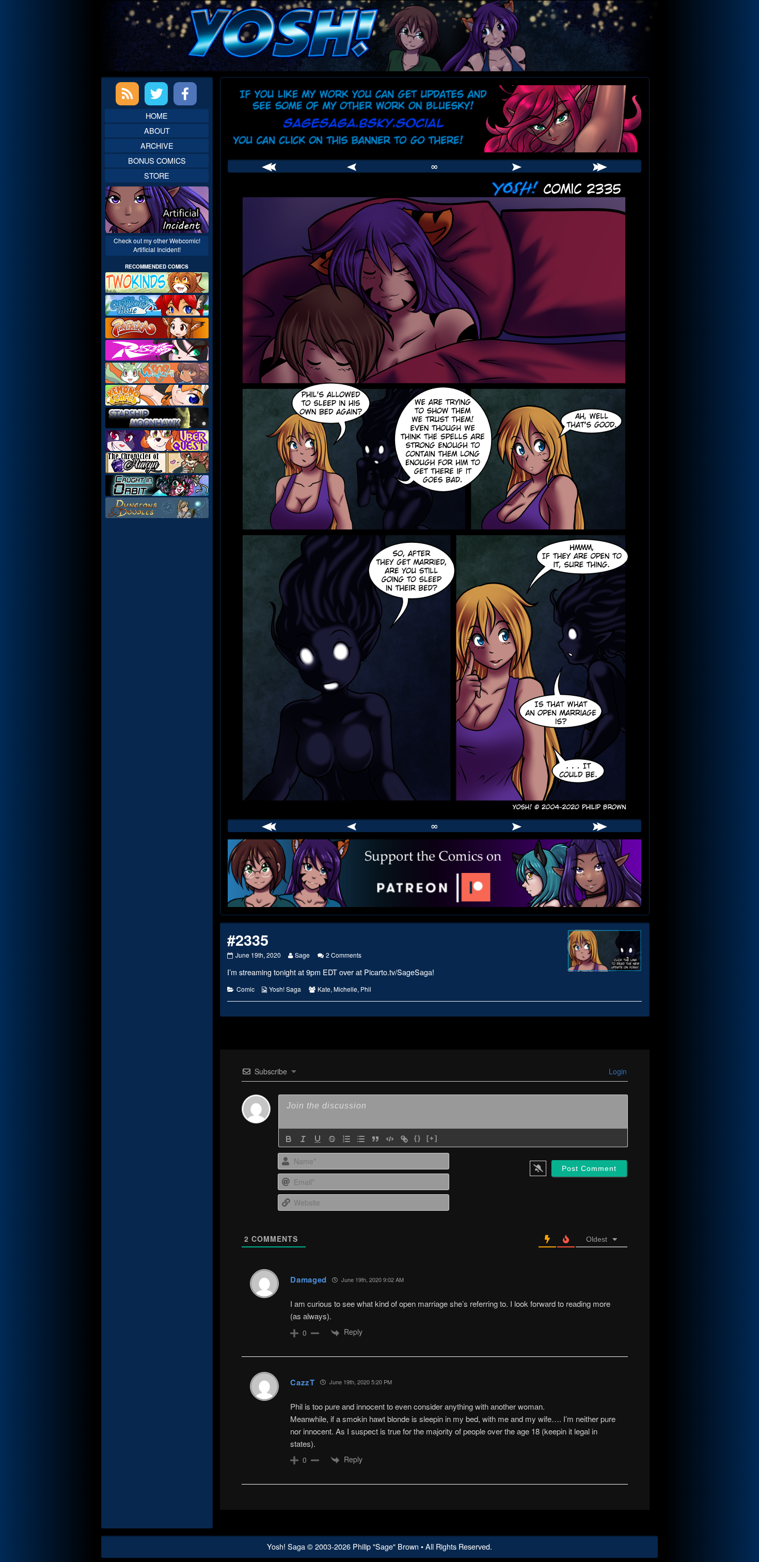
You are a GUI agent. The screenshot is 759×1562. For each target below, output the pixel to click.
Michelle (345, 989)
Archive (156, 145)
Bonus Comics (157, 160)
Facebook (185, 93)
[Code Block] (390, 1139)
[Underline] (317, 1139)
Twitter (156, 93)
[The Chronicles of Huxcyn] (157, 461)
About (157, 130)
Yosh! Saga (285, 989)
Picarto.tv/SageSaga (398, 971)
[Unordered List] (361, 1139)
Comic (245, 989)
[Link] (404, 1139)
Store (156, 175)
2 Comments (343, 954)
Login (617, 1071)
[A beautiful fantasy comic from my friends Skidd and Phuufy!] (157, 438)
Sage (302, 954)
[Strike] (332, 1139)
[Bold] (288, 1139)
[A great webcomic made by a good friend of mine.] (157, 281)
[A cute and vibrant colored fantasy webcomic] (157, 371)
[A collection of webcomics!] (157, 393)
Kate (324, 989)
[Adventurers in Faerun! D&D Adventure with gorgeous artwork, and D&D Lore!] (157, 506)
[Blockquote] (375, 1139)
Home (157, 115)
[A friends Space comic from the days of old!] (157, 416)
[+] (432, 1138)
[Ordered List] (346, 1139)
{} (417, 1138)
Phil (365, 989)
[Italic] (303, 1139)
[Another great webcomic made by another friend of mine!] (157, 304)
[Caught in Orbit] (157, 484)
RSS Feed (127, 93)
